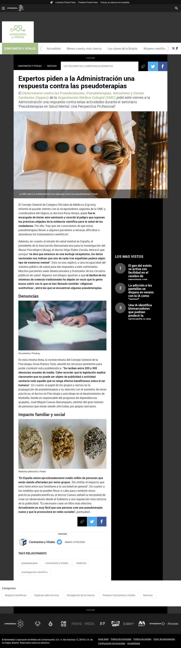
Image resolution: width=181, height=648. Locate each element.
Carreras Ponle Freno (66, 2)
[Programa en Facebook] (177, 48)
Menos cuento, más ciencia (84, 48)
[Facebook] (162, 66)
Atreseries (102, 623)
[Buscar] (176, 8)
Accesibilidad (133, 643)
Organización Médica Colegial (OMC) (86, 97)
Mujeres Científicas (15, 595)
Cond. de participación (164, 639)
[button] (41, 48)
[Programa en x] (173, 48)
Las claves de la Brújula (122, 48)
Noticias (52, 65)
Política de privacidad (121, 639)
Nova (76, 623)
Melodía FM (141, 623)
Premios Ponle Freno (88, 2)
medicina (81, 563)
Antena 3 (37, 623)
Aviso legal (103, 639)
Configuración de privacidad (111, 643)
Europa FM (128, 623)
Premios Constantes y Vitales (119, 595)
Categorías (9, 588)
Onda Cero (115, 623)
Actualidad (54, 48)
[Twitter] (153, 66)
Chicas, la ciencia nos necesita (114, 2)
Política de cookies (142, 639)
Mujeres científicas (156, 48)
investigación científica (34, 572)
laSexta (50, 623)
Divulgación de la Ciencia (81, 595)
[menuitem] (54, 48)
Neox (63, 623)
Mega (89, 623)
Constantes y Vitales (30, 65)
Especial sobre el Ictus (46, 595)
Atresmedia (14, 623)
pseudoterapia (29, 563)
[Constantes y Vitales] (18, 32)
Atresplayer (157, 623)
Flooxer (173, 623)
